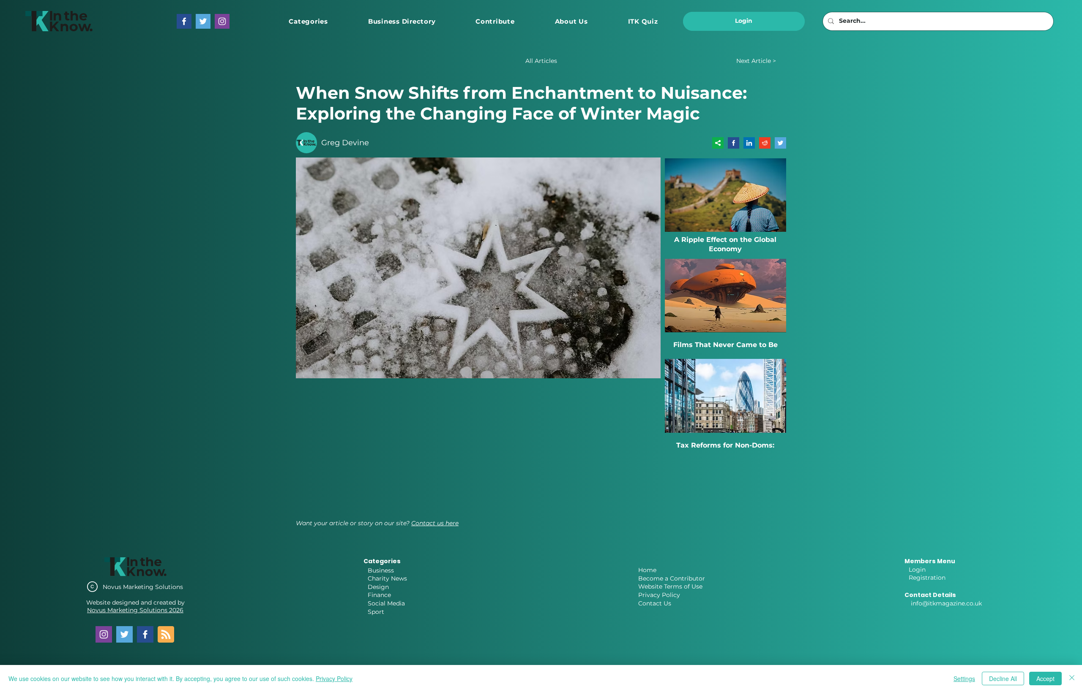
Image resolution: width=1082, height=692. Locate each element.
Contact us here (435, 523)
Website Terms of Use (670, 586)
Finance (379, 595)
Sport (376, 612)
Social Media (386, 603)
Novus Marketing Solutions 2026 (135, 610)
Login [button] (917, 569)
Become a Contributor (671, 578)
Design (378, 587)
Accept (1045, 678)
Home (647, 570)
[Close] (1072, 678)
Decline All (1003, 678)
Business (381, 570)
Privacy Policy (659, 595)
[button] (308, 21)
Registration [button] (927, 577)
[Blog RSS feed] (166, 634)
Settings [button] (964, 678)
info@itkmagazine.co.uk (946, 603)
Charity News (387, 578)
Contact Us (654, 603)
